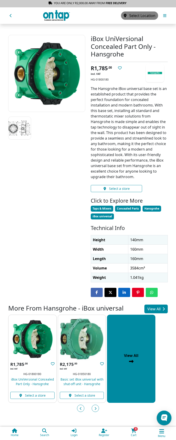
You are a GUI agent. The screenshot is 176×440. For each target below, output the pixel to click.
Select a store (119, 188)
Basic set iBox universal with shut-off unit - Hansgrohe (81, 381)
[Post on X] (110, 292)
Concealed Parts (128, 208)
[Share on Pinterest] (138, 292)
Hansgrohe (151, 208)
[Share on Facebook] (97, 292)
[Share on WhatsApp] (152, 292)
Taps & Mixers (102, 208)
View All (154, 308)
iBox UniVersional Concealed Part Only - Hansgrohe (32, 381)
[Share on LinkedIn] (124, 292)
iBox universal (102, 216)
